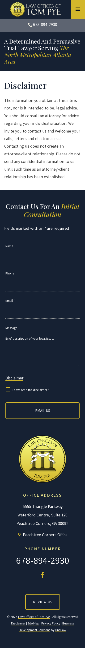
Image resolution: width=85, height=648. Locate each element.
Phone (9, 273)
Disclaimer (14, 378)
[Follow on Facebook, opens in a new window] (42, 575)
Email (10, 300)
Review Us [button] (42, 602)
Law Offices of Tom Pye (34, 617)
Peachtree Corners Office (45, 534)
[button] (78, 9)
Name (9, 246)
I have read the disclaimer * (31, 390)
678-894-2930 (45, 24)
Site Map (33, 623)
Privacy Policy (50, 623)
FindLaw (60, 630)
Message (11, 328)
